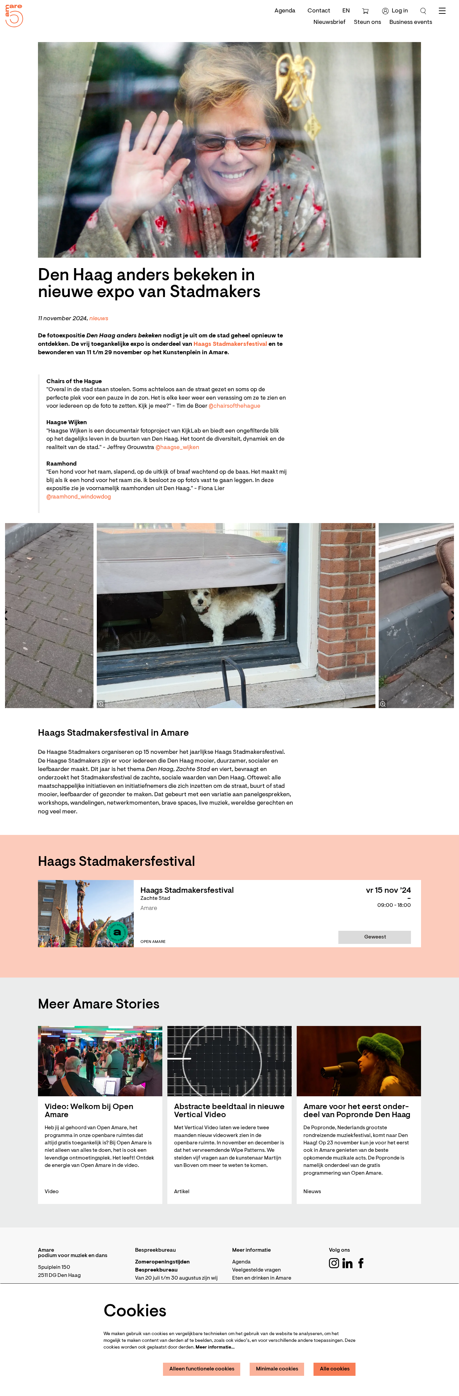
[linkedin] (347, 1263)
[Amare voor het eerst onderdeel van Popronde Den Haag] (359, 1061)
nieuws (98, 319)
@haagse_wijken (177, 448)
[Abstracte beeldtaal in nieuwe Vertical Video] (229, 1061)
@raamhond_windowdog (78, 497)
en (346, 11)
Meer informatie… (215, 1347)
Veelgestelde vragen (256, 1270)
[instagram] (334, 1263)
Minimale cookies (277, 1369)
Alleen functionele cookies (202, 1369)
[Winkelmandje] (366, 11)
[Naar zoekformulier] (423, 11)
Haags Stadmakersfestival (230, 344)
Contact (318, 11)
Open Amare (153, 942)
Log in (400, 11)
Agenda (285, 11)
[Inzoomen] (101, 704)
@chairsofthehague (234, 406)
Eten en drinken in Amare (261, 1278)
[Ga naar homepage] (12, 14)
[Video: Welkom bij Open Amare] (100, 1061)
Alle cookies (335, 1369)
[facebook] (361, 1263)
